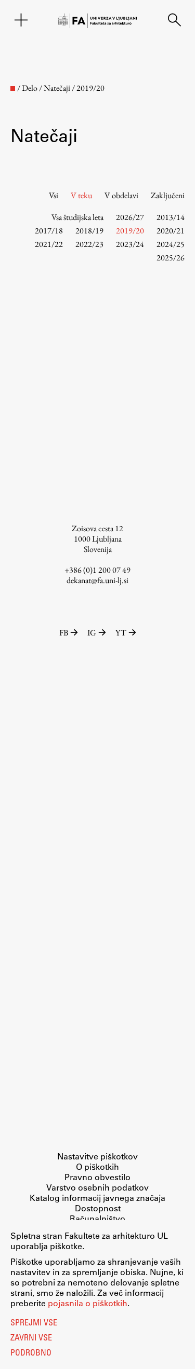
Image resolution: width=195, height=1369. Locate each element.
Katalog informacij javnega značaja (97, 1197)
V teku (81, 195)
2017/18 (49, 230)
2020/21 (171, 230)
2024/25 (171, 244)
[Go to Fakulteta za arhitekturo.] (12, 88)
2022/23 (89, 244)
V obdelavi (121, 195)
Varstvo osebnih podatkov (97, 1187)
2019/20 (130, 230)
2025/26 (171, 257)
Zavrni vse (31, 1338)
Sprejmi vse (33, 1323)
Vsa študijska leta (77, 217)
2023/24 (130, 244)
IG (91, 632)
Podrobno (30, 1353)
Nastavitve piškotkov (97, 1156)
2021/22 (49, 244)
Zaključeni (168, 195)
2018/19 (89, 230)
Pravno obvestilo (97, 1176)
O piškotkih (97, 1166)
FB (63, 632)
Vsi (53, 195)
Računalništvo (97, 1218)
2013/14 (171, 217)
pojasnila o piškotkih (87, 1302)
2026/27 (130, 217)
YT (120, 632)
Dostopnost (98, 1207)
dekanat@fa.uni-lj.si (97, 580)
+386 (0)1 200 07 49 (97, 569)
